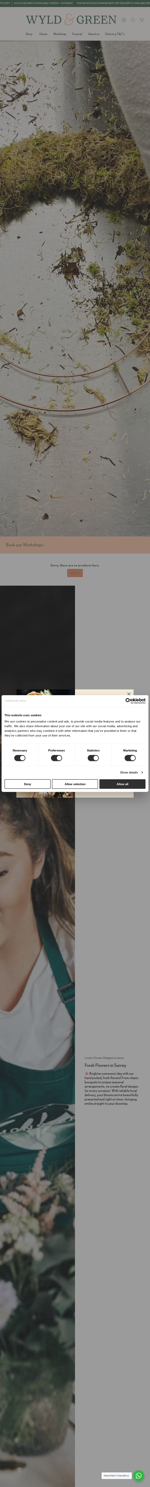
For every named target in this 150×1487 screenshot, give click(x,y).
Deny (27, 784)
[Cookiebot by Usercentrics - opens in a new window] (128, 701)
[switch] (56, 758)
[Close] (129, 694)
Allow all (122, 784)
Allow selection (75, 784)
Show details (129, 772)
